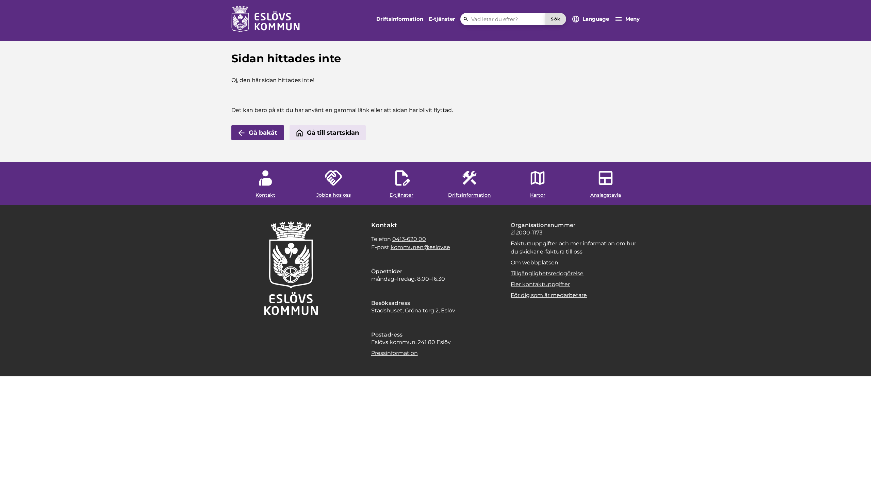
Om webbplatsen (534, 262)
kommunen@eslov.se (420, 247)
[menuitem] (399, 19)
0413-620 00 (409, 239)
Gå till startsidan (333, 132)
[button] (13, 476)
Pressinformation (394, 353)
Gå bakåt (263, 132)
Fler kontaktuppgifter (540, 284)
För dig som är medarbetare (549, 295)
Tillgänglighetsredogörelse (547, 273)
